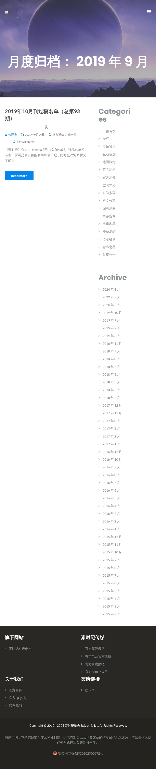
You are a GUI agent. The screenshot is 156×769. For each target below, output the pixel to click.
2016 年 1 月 (111, 529)
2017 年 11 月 (112, 413)
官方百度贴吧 (95, 664)
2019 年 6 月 (111, 336)
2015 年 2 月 (111, 614)
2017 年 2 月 (111, 436)
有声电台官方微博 (98, 656)
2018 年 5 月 (111, 382)
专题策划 (109, 146)
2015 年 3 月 (111, 606)
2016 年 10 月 (112, 459)
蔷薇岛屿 (109, 231)
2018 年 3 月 (111, 390)
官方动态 (109, 169)
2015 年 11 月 (112, 544)
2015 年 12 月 (112, 537)
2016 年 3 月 (111, 513)
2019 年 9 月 (111, 320)
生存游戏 (109, 216)
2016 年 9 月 (111, 467)
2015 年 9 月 (111, 560)
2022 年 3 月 (111, 297)
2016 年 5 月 (111, 498)
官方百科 (15, 690)
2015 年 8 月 (111, 567)
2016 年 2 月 (111, 521)
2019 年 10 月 (112, 312)
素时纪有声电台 (20, 648)
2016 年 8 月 (111, 475)
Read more (19, 176)
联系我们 (15, 705)
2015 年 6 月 (111, 583)
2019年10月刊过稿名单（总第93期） (42, 114)
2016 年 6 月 (111, 490)
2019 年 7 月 (111, 328)
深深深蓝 (109, 208)
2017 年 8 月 (111, 421)
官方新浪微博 (95, 648)
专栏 (106, 139)
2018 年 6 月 (111, 374)
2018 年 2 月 (111, 397)
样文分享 (109, 200)
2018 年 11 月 (112, 343)
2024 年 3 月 (111, 289)
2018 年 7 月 (111, 367)
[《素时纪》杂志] (6, 12)
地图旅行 (109, 162)
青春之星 (109, 247)
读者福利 (109, 239)
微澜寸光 (109, 185)
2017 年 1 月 (111, 444)
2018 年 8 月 (111, 359)
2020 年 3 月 (111, 305)
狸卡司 (90, 690)
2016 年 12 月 (112, 452)
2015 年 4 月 (111, 598)
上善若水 (109, 131)
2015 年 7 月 (111, 575)
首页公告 (109, 254)
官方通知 (58, 134)
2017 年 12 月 (112, 405)
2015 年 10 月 (112, 552)
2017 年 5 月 (111, 428)
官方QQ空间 (18, 698)
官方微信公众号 (96, 672)
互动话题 (109, 154)
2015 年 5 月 (111, 591)
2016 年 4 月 (111, 506)
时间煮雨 (109, 193)
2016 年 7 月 (111, 482)
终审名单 (71, 134)
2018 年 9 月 (111, 351)
